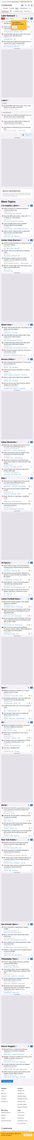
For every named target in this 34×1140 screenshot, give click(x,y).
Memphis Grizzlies (8, 1069)
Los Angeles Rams (8, 579)
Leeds (12, 615)
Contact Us (4, 1096)
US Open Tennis (15, 695)
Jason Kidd (19, 466)
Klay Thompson (7, 332)
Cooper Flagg (13, 466)
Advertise (3, 1115)
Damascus (6, 828)
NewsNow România (22, 1099)
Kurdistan (12, 828)
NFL (21, 579)
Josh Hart (23, 863)
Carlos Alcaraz (7, 695)
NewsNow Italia (21, 1101)
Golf (20, 703)
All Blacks (6, 718)
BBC (12, 751)
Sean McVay (16, 579)
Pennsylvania (16, 388)
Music (19, 738)
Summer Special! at (16, 1)
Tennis (20, 695)
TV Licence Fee (7, 751)
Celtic (17, 633)
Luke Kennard (4, 11)
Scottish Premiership (12, 710)
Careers (3, 1118)
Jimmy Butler (7, 271)
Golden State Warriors (17, 501)
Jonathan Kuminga (8, 213)
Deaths (11, 835)
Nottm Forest (7, 615)
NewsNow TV (4, 1101)
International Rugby (20, 718)
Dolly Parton (14, 738)
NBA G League (10, 248)
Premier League (19, 606)
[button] (16, 18)
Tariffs (5, 820)
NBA (11, 11)
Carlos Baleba (7, 606)
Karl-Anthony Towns (8, 863)
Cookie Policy (21, 1115)
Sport (17, 8)
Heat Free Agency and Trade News (14, 340)
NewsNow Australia (22, 1107)
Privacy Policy (21, 1112)
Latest (7, 18)
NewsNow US (21, 1093)
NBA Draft (6, 367)
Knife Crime (9, 730)
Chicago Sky (6, 493)
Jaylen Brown (14, 976)
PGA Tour (16, 703)
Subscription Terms (22, 1120)
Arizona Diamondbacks (16, 587)
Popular (12, 18)
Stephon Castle (7, 955)
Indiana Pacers (7, 932)
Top (3, 18)
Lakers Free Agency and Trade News (15, 221)
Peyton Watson (15, 1062)
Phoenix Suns (10, 46)
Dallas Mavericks (22, 486)
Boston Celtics (21, 983)
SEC (5, 594)
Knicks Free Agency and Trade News (12, 855)
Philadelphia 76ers (8, 388)
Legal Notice (21, 1118)
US (12, 820)
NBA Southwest (21, 450)
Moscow (6, 813)
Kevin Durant (6, 847)
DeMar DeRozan (7, 1062)
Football (12, 8)
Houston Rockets (14, 847)
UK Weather (6, 745)
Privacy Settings (22, 1123)
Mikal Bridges (17, 863)
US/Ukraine (6, 835)
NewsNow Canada (22, 1104)
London (15, 730)
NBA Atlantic (15, 367)
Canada (9, 820)
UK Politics (16, 751)
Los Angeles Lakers (18, 11)
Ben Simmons (16, 967)
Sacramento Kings (8, 967)
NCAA (7, 594)
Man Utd (13, 606)
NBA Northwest (23, 1069)
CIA (9, 813)
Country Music (7, 738)
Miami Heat (14, 570)
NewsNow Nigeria (22, 1096)
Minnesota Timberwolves (18, 1054)
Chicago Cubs (7, 587)
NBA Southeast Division (17, 355)
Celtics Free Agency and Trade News (12, 375)
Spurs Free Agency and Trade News (18, 939)
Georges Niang (7, 255)
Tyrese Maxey (21, 976)
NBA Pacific (16, 31)
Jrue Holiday (14, 332)
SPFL (19, 710)
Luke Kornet (6, 939)
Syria (16, 828)
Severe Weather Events (15, 745)
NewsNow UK (21, 1090)
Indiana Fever (13, 493)
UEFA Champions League (9, 633)
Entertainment (24, 8)
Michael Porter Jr (7, 450)
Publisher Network (5, 1112)
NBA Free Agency (25, 263)
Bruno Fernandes (7, 625)
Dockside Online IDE (6, 1120)
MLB (24, 587)
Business (5, 8)
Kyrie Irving (14, 450)
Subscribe (3, 1099)
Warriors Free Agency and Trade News (12, 263)
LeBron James (7, 236)
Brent (5, 730)
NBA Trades (24, 375)
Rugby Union (12, 718)
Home (2, 1090)
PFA (13, 625)
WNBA (18, 493)
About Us (3, 1093)
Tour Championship (8, 703)
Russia (12, 813)
